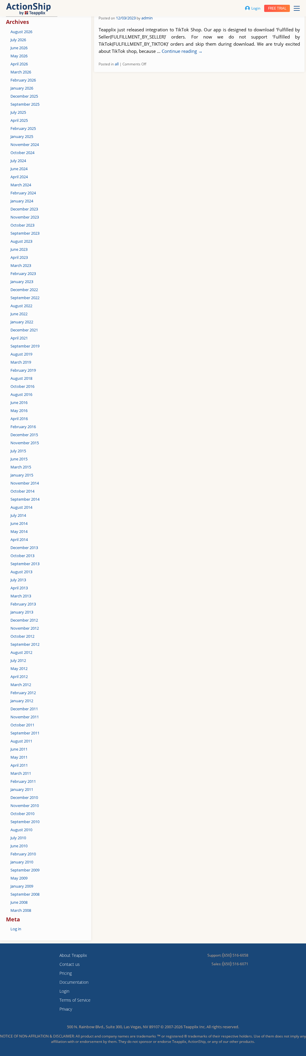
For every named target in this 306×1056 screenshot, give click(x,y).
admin (147, 18)
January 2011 (21, 789)
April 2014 (19, 539)
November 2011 (24, 717)
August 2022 (21, 305)
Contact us (69, 964)
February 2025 (23, 128)
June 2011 (18, 749)
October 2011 (22, 725)
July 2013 (18, 579)
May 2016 (18, 410)
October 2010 (22, 813)
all (117, 64)
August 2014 (21, 507)
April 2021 (19, 338)
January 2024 (21, 201)
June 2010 (18, 846)
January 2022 (21, 322)
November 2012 (24, 628)
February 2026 (23, 80)
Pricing (65, 973)
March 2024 (20, 184)
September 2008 (24, 894)
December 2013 (24, 547)
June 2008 (18, 902)
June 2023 (18, 249)
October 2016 (22, 386)
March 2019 (20, 362)
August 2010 (21, 829)
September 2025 (24, 104)
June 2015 (18, 459)
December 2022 (24, 289)
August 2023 (21, 241)
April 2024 (19, 176)
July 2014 (18, 515)
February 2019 (23, 370)
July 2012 (18, 660)
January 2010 (21, 862)
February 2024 (23, 193)
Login (255, 8)
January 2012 (21, 700)
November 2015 (24, 442)
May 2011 (18, 757)
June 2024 (18, 168)
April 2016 (19, 418)
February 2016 (23, 426)
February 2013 (23, 604)
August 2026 (21, 31)
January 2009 (21, 886)
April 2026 (19, 64)
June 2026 (18, 47)
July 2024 (18, 160)
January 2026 (21, 88)
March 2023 (20, 265)
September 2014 (24, 499)
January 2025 (21, 136)
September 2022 (24, 297)
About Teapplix (73, 955)
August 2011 (21, 741)
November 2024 (24, 144)
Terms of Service (75, 1000)
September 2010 (24, 821)
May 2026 (18, 56)
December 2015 (24, 434)
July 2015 (18, 451)
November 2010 (24, 805)
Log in (15, 929)
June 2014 (18, 523)
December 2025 (24, 96)
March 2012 (20, 684)
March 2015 (20, 467)
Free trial (277, 8)
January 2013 (21, 612)
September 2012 (24, 644)
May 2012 (18, 668)
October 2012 (22, 636)
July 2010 (18, 837)
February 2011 (23, 781)
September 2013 (24, 563)
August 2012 (21, 652)
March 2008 (20, 910)
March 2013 (20, 596)
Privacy (65, 1009)
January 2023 (21, 281)
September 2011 (24, 733)
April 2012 (19, 676)
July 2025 (18, 112)
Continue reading (182, 51)
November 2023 (24, 217)
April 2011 (19, 765)
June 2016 (18, 402)
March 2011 (20, 773)
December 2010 (24, 797)
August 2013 (21, 571)
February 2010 (23, 854)
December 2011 (24, 708)
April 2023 (19, 257)
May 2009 (18, 878)
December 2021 (24, 330)
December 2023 (24, 209)
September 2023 (24, 233)
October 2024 (22, 152)
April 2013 (19, 588)
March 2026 (20, 72)
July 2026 (18, 39)
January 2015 (21, 475)
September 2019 (24, 346)
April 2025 (19, 120)
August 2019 (21, 354)
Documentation (73, 982)
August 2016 (21, 394)
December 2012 (24, 620)
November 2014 (24, 483)
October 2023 (22, 225)
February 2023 (23, 273)
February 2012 (23, 692)
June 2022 (18, 313)
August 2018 (21, 378)
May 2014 (18, 531)
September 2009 (24, 870)
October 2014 (22, 491)
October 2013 (22, 555)
